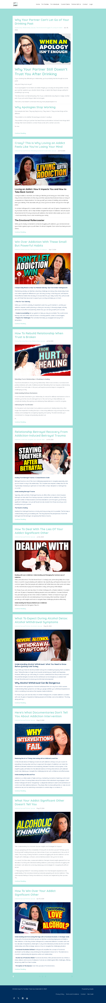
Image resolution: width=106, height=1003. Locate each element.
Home (38, 4)
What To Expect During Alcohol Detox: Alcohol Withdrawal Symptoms (41, 620)
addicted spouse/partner (22, 151)
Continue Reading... (21, 133)
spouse (33, 27)
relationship (18, 27)
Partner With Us (76, 4)
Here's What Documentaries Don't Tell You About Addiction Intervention (41, 714)
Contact (85, 4)
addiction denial (20, 249)
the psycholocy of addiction (38, 249)
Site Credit (90, 994)
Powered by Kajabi (87, 989)
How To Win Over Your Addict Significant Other (35, 892)
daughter (30, 439)
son (35, 439)
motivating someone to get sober (41, 151)
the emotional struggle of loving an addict (49, 27)
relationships (27, 27)
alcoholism (34, 626)
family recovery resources (23, 341)
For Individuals (54, 4)
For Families (45, 4)
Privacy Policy (60, 994)
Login (91, 4)
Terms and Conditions (72, 994)
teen (43, 439)
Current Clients (65, 4)
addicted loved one (21, 439)
